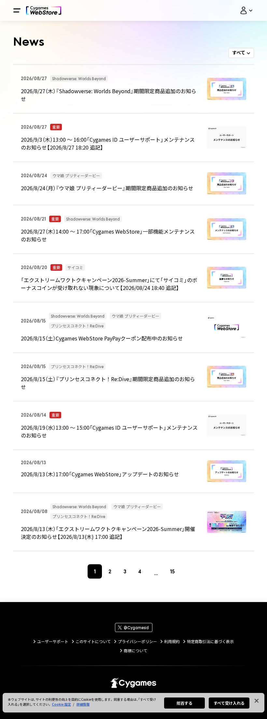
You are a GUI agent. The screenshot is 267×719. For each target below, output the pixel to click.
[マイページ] (246, 10)
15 (172, 571)
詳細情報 (83, 704)
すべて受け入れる (229, 703)
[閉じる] (256, 701)
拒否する (184, 703)
